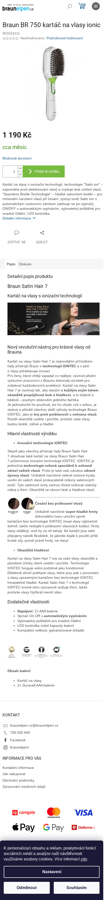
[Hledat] (70, 6)
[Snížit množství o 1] (20, 174)
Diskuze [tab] (25, 264)
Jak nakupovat (13, 774)
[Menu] (96, 6)
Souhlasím (76, 888)
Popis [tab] (11, 264)
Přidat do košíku (47, 171)
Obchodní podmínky (18, 780)
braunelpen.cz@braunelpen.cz (34, 725)
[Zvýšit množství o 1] (20, 168)
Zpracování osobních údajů (24, 787)
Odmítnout (27, 888)
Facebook (18, 740)
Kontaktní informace (18, 768)
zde (84, 859)
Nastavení (51, 872)
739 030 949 (20, 733)
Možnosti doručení (17, 158)
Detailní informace (16, 218)
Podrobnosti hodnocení (65, 38)
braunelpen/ (19, 747)
